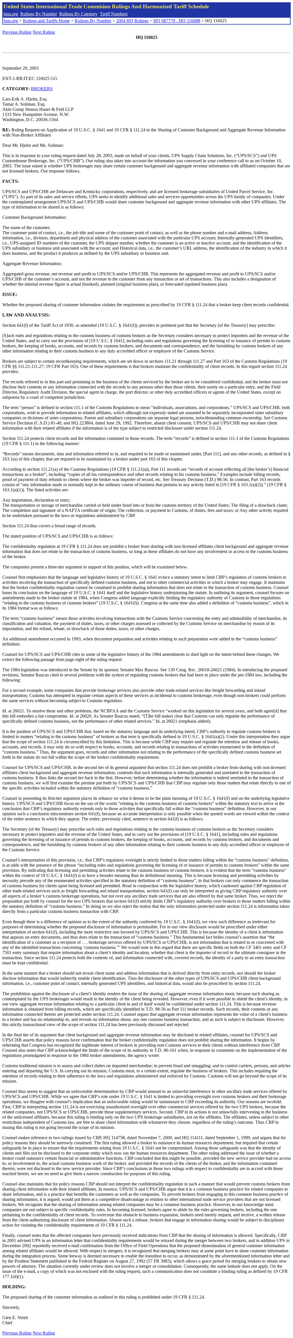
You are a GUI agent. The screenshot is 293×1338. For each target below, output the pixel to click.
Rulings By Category (78, 13)
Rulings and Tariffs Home (46, 20)
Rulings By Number (38, 13)
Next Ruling (44, 32)
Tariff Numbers (114, 13)
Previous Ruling (16, 32)
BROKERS (42, 88)
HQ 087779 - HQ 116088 (176, 20)
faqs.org (10, 13)
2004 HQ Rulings (132, 20)
